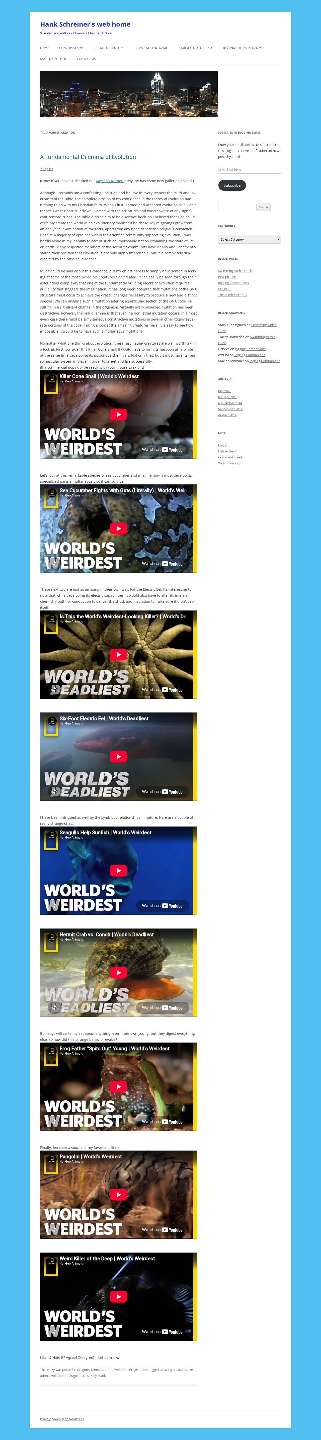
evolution (56, 1375)
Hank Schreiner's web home (85, 24)
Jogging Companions (233, 282)
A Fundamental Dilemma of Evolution (88, 156)
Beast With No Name (151, 48)
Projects (135, 1369)
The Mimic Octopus (232, 294)
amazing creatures (173, 1369)
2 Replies (46, 169)
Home (44, 48)
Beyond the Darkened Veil (244, 48)
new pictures (227, 276)
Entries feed (227, 451)
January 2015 (227, 397)
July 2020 (224, 391)
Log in (222, 445)
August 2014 (227, 415)
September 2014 (230, 409)
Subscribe (232, 185)
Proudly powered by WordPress (62, 1419)
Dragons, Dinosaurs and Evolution (102, 1369)
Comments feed (230, 457)
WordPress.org (229, 463)
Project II (224, 288)
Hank (102, 1375)
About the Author (109, 48)
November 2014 (230, 403)
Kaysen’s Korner (53, 59)
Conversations (71, 48)
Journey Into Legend (195, 48)
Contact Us (86, 59)
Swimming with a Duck (235, 270)
